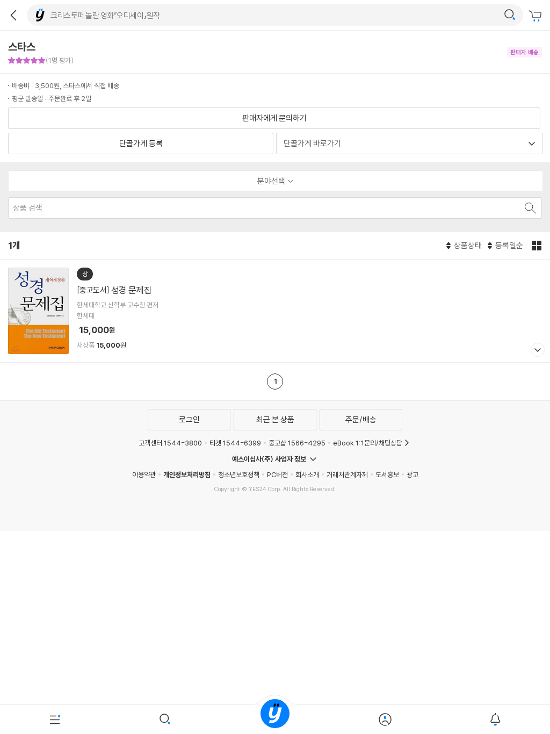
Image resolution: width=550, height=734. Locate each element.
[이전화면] (13, 15)
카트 (536, 16)
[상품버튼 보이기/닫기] (536, 351)
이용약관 (144, 474)
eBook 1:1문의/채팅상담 (367, 442)
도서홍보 (387, 474)
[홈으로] (275, 719)
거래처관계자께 (347, 474)
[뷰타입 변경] (538, 245)
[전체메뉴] (55, 719)
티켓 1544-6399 (235, 442)
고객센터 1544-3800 (170, 442)
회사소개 (307, 474)
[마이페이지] (385, 719)
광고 (412, 474)
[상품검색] (165, 719)
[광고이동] (509, 15)
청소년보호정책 (238, 474)
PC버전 (277, 474)
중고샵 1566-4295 (297, 442)
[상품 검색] (529, 208)
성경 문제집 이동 (275, 311)
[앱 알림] (495, 719)
